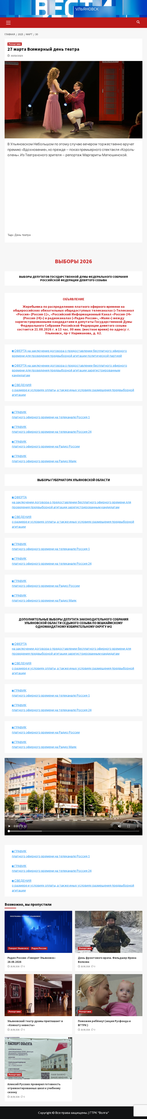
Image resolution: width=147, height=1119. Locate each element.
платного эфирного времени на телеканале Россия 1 (51, 417)
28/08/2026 (15, 966)
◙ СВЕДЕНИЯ (21, 663)
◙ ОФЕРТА (19, 644)
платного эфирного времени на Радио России (46, 446)
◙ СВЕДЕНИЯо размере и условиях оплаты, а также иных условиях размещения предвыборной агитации (73, 389)
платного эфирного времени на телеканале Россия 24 (51, 431)
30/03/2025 (17, 55)
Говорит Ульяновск (18, 948)
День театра (23, 234)
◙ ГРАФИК (19, 412)
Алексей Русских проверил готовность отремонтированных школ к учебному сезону (33, 1088)
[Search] (138, 22)
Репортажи (15, 44)
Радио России (39, 948)
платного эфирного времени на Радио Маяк (44, 461)
